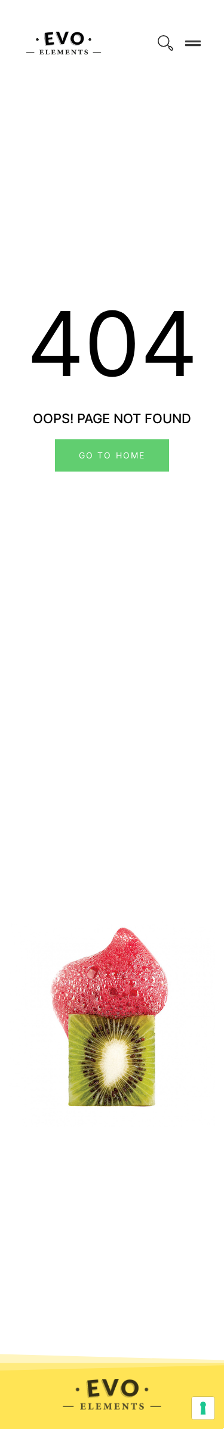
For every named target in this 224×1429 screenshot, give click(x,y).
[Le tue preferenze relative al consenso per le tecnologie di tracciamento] (203, 1408)
